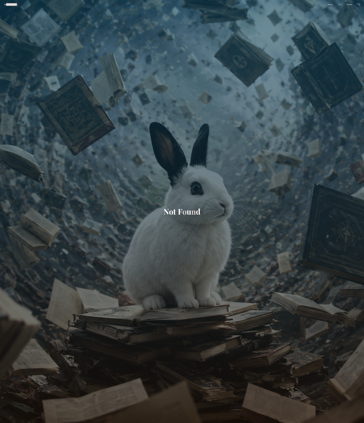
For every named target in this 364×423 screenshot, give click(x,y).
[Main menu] (358, 5)
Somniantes (10, 4)
